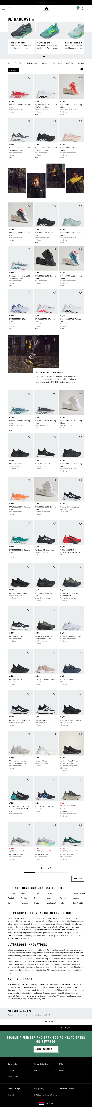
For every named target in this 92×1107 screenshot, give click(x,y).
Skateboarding (79, 893)
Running (24, 903)
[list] (46, 63)
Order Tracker (13, 1076)
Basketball (51, 903)
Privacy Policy (39, 1089)
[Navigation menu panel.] (4, 9)
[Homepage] (46, 10)
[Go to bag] (88, 9)
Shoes (36, 893)
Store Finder (12, 1064)
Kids (62, 903)
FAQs (61, 1064)
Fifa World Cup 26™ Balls (77, 903)
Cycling (63, 898)
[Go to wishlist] (9, 9)
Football (11, 898)
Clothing (11, 893)
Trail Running (37, 903)
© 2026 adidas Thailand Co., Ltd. (46, 1095)
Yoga (49, 898)
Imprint (11, 1095)
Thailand (49, 1103)
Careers (37, 1070)
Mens (23, 893)
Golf (9, 903)
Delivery (62, 1070)
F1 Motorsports (65, 894)
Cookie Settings (14, 1089)
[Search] (82, 9)
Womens (76, 898)
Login (24, 1028)
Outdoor (24, 898)
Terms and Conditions (67, 1089)
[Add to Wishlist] (29, 78)
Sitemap (11, 1070)
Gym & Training (50, 894)
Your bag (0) (65, 1028)
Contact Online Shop (41, 1064)
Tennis (36, 898)
